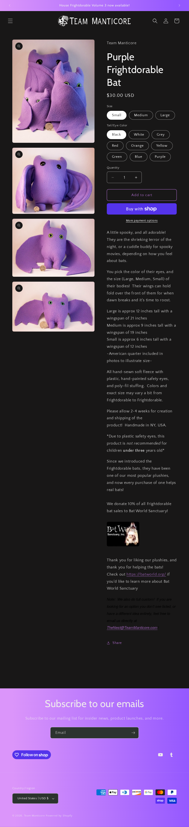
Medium (141, 115)
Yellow (162, 146)
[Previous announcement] (9, 5)
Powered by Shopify (59, 815)
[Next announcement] (179, 5)
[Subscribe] (133, 733)
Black (116, 135)
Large (165, 115)
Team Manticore (34, 815)
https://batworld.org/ (146, 574)
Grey (161, 135)
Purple (160, 157)
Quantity (113, 167)
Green (117, 157)
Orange (137, 146)
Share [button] (117, 643)
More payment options (142, 220)
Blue (138, 157)
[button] (10, 20)
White (139, 135)
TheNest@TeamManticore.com (132, 627)
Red (115, 146)
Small (116, 115)
